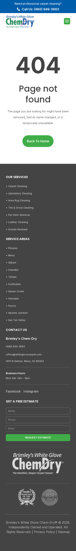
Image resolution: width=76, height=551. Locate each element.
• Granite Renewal (16, 229)
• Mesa (10, 255)
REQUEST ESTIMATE (38, 437)
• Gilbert (11, 262)
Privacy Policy (44, 532)
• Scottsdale (13, 284)
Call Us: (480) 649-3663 (40, 9)
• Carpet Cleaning (16, 186)
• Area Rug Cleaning (18, 200)
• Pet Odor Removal (18, 214)
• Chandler (12, 269)
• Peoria (11, 305)
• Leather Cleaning (17, 222)
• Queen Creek (15, 291)
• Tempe (11, 276)
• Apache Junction (17, 312)
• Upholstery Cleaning (19, 193)
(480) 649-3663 (15, 346)
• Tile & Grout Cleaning (20, 207)
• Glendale (12, 298)
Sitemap (64, 532)
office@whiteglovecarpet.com (24, 354)
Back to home (38, 141)
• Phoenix (12, 248)
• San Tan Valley (15, 320)
